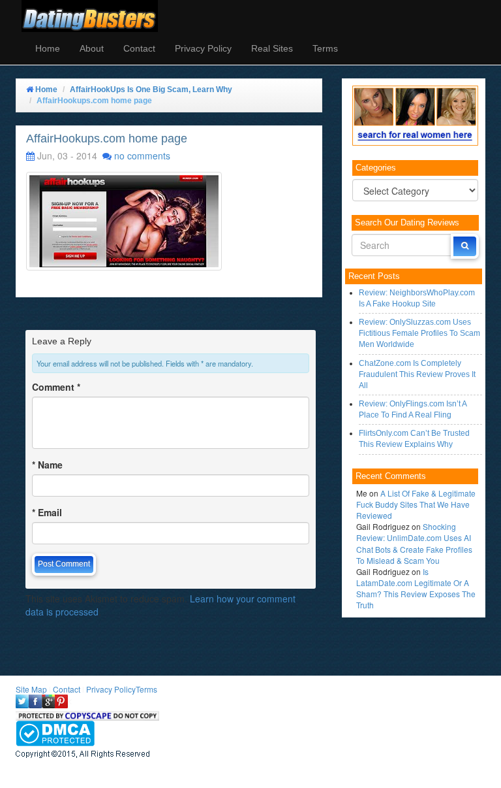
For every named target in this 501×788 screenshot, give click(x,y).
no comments (142, 155)
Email (47, 512)
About (92, 48)
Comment (56, 386)
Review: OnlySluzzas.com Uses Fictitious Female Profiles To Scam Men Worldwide (419, 333)
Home (47, 48)
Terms (325, 48)
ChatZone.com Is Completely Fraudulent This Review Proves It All (417, 374)
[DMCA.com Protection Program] (55, 731)
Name (47, 464)
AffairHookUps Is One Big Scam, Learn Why (151, 89)
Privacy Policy (203, 48)
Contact (139, 48)
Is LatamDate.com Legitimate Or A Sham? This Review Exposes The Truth (416, 588)
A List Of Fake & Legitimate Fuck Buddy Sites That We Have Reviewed (416, 504)
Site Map (31, 689)
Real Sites (272, 48)
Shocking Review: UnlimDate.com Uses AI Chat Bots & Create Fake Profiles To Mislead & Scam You (414, 543)
